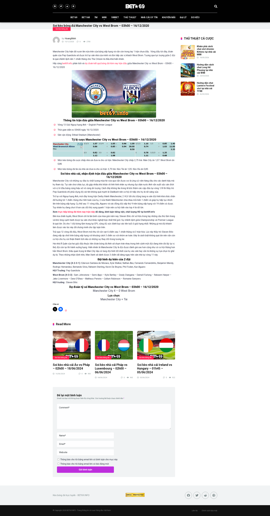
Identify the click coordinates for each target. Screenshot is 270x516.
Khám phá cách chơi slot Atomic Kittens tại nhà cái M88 (206, 50)
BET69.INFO (71, 510)
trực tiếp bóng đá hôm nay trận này (76, 212)
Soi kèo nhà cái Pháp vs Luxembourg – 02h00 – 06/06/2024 (111, 368)
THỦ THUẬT (129, 17)
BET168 (86, 17)
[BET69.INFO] (135, 6)
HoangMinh (70, 38)
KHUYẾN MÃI (168, 17)
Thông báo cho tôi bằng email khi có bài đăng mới (84, 464)
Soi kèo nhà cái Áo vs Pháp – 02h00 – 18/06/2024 (71, 366)
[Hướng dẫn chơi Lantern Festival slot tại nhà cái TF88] (188, 95)
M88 (104, 17)
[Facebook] (55, 6)
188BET (115, 17)
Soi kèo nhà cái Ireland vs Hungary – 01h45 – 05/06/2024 (154, 368)
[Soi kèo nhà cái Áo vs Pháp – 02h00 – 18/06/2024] (72, 345)
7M (95, 17)
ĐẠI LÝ (183, 17)
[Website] (73, 6)
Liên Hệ (194, 511)
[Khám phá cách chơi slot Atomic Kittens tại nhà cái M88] (188, 58)
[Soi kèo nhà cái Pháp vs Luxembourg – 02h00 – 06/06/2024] (114, 345)
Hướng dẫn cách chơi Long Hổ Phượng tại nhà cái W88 (205, 68)
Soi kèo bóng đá (62, 29)
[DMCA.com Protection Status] (135, 496)
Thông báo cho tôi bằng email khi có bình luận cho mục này (89, 459)
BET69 (73, 17)
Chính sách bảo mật (209, 511)
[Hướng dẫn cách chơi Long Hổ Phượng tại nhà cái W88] (188, 76)
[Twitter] (61, 6)
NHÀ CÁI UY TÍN (149, 17)
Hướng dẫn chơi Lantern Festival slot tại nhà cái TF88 (205, 87)
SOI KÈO (195, 17)
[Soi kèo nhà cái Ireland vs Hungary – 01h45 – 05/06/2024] (156, 345)
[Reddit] (67, 6)
